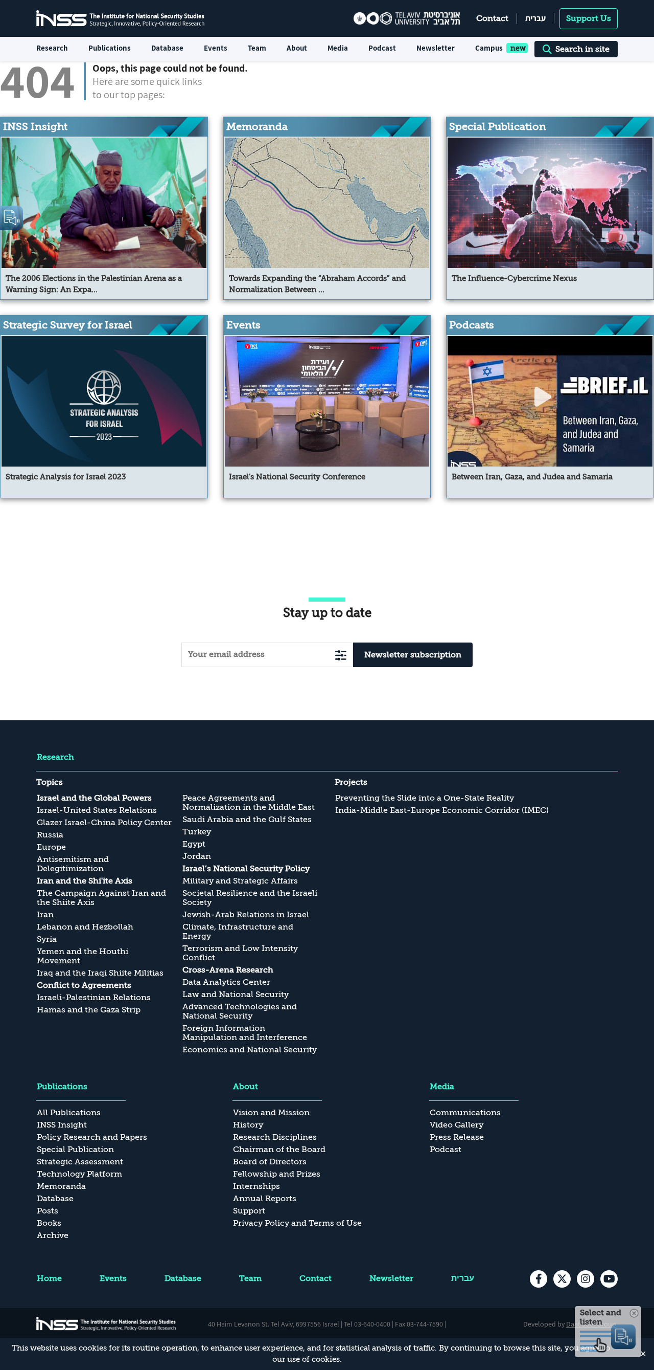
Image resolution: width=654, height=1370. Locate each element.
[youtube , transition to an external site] (609, 1279)
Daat (574, 1324)
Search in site (582, 49)
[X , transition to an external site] (562, 1279)
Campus (489, 48)
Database (167, 48)
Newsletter (435, 48)
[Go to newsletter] (340, 655)
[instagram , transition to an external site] (585, 1279)
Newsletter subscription (412, 654)
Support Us (588, 18)
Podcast (382, 48)
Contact (492, 18)
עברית (535, 18)
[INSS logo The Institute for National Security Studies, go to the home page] (106, 1324)
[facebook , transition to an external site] (538, 1279)
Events (215, 48)
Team (257, 48)
